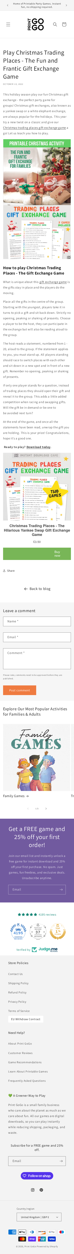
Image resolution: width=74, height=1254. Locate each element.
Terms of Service (19, 1011)
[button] (8, 24)
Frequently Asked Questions (27, 1081)
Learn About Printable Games (28, 1071)
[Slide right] (46, 808)
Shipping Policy (18, 983)
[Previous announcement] (7, 5)
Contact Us (15, 974)
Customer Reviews (20, 1053)
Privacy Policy (17, 1001)
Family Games (13, 796)
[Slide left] (27, 808)
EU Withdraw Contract (25, 1019)
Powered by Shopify (47, 1246)
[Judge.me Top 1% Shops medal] (57, 931)
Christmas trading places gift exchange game (34, 128)
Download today (38, 447)
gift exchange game (53, 282)
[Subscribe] (61, 889)
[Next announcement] (66, 5)
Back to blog (40, 588)
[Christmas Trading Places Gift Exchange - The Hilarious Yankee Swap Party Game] (37, 259)
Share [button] (11, 570)
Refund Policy (17, 992)
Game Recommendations (25, 1062)
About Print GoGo (20, 1043)
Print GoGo (30, 1246)
